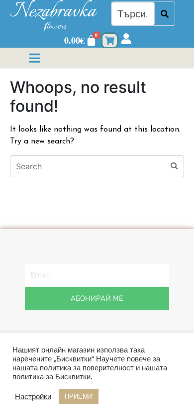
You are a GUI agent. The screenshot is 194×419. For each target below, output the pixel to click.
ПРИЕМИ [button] (79, 396)
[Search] (165, 13)
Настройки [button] (33, 397)
